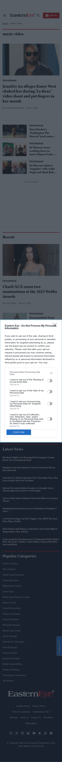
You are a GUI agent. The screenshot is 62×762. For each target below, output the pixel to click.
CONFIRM (19, 432)
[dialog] (31, 381)
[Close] (56, 326)
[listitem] (31, 373)
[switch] (49, 380)
